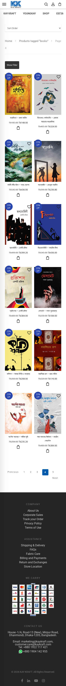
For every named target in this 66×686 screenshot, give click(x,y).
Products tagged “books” (33, 41)
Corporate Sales (33, 515)
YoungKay (29, 13)
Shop (46, 13)
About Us (33, 510)
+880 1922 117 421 (35, 647)
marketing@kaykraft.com (37, 641)
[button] (29, 76)
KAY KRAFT (10, 13)
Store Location (33, 566)
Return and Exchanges (33, 562)
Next (55, 478)
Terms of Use (33, 527)
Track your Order (33, 519)
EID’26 (59, 13)
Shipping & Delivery (33, 545)
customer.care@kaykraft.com (33, 644)
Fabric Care (33, 553)
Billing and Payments (33, 558)
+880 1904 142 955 (35, 651)
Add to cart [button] (18, 128)
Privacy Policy (33, 523)
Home (8, 41)
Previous (13, 472)
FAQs (33, 549)
